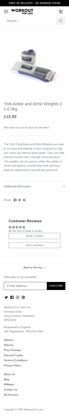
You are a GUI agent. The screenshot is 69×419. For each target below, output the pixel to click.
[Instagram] (17, 297)
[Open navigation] (6, 11)
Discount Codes (13, 355)
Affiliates (9, 384)
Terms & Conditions (15, 360)
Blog (6, 379)
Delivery (9, 339)
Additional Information (17, 186)
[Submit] (60, 21)
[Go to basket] (61, 11)
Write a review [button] (34, 235)
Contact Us (10, 389)
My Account (11, 394)
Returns (8, 344)
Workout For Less (34, 409)
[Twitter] (6, 297)
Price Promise (12, 350)
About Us (9, 374)
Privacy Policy (12, 365)
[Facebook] (12, 297)
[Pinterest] (23, 297)
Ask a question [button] (35, 245)
